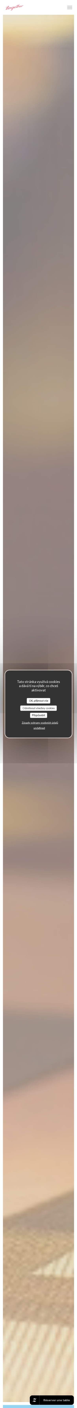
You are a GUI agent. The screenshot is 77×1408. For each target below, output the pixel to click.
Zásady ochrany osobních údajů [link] (40, 722)
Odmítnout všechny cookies (39, 708)
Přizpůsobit (38, 715)
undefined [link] (39, 727)
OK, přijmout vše (38, 700)
